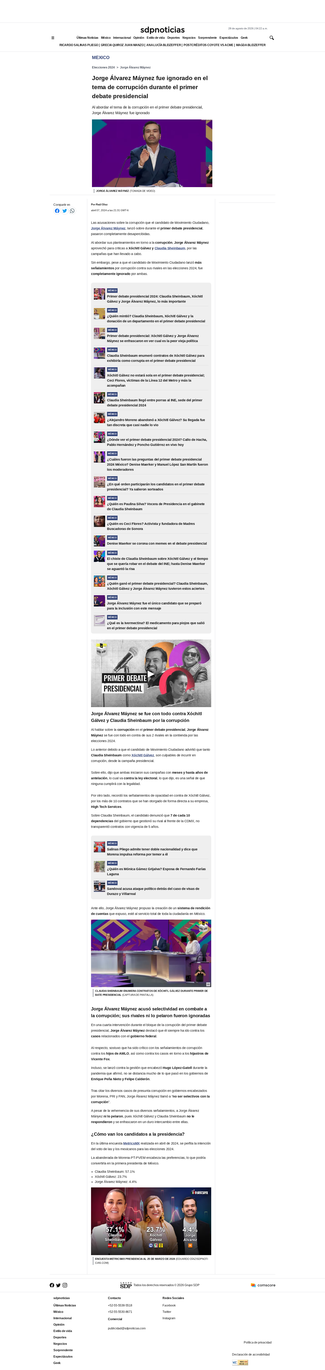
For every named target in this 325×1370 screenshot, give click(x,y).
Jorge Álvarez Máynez (135, 67)
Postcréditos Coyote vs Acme (208, 45)
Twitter (166, 1311)
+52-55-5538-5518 (120, 1305)
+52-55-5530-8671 (120, 1311)
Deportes (173, 37)
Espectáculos (228, 37)
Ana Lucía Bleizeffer (163, 45)
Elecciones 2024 (103, 67)
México (106, 37)
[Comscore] (263, 1285)
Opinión (138, 37)
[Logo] (162, 30)
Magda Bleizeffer (251, 45)
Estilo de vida (156, 37)
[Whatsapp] (72, 210)
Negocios (188, 37)
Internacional (122, 37)
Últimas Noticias (87, 37)
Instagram (168, 1318)
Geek (244, 37)
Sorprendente (207, 37)
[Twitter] (64, 210)
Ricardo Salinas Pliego (78, 45)
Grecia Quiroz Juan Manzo (122, 45)
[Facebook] (57, 210)
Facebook (168, 1305)
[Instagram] (65, 1285)
